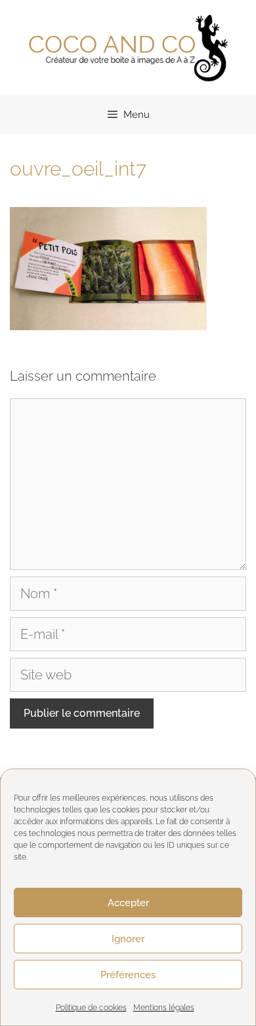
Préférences (128, 975)
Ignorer (128, 939)
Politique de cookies (91, 1007)
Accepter (128, 903)
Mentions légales (163, 1007)
